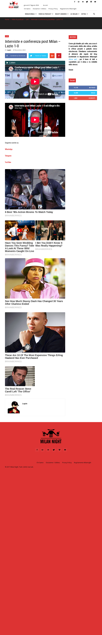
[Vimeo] (91, 1)
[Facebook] (74, 1)
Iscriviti (92, 98)
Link (27, 19)
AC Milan (74, 14)
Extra (83, 14)
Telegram (8, 156)
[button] (94, 14)
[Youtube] (95, 1)
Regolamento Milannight (68, 9)
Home (7, 19)
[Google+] (79, 1)
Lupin (9, 50)
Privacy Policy (53, 9)
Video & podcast (45, 14)
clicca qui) (73, 59)
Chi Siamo (27, 9)
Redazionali (30, 14)
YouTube (8, 162)
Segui (93, 93)
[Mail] (83, 1)
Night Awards (61, 14)
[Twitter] (87, 1)
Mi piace (92, 87)
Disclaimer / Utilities (39, 9)
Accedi (45, 5)
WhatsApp (8, 149)
